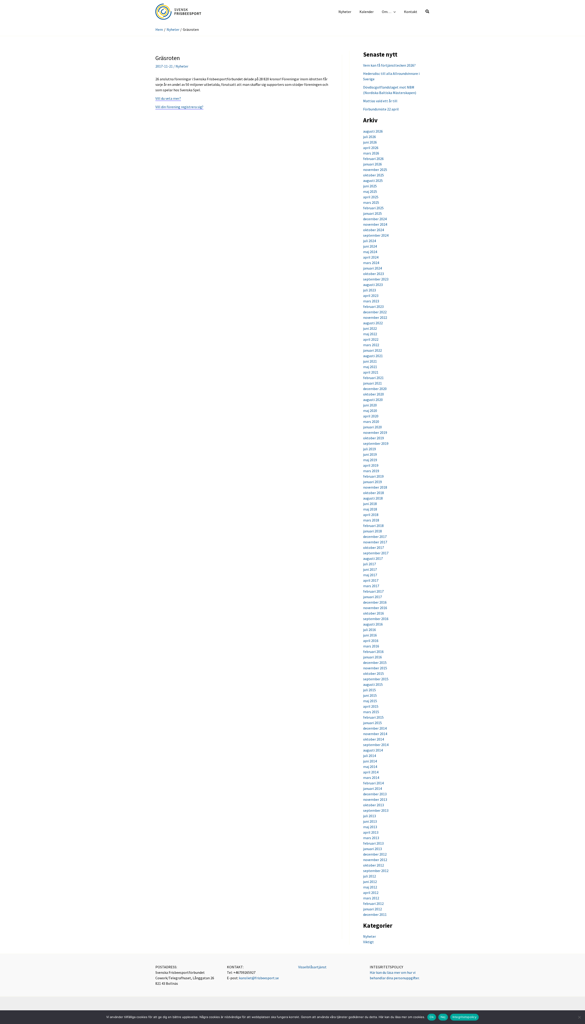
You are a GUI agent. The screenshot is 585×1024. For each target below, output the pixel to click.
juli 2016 (369, 629)
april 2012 (370, 892)
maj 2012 (370, 887)
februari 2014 (373, 783)
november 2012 (375, 859)
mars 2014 (371, 777)
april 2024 (370, 257)
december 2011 (375, 914)
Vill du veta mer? (168, 98)
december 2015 (375, 662)
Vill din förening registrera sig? (179, 107)
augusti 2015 (373, 684)
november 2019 (375, 432)
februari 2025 (373, 208)
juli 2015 (369, 690)
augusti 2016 (373, 624)
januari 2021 (372, 383)
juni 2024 (370, 246)
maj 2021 (370, 366)
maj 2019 (370, 460)
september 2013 (375, 810)
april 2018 (370, 514)
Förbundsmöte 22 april (381, 109)
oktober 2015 (373, 673)
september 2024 (375, 235)
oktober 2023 (373, 273)
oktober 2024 (373, 230)
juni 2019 (370, 454)
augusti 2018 (373, 498)
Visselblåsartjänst (312, 967)
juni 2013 (370, 821)
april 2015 (370, 706)
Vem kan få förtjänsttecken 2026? (389, 65)
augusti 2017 (373, 558)
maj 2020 (370, 410)
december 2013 (375, 794)
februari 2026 (373, 158)
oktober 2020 (373, 394)
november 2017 (375, 542)
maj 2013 (370, 827)
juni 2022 (370, 328)
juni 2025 (370, 186)
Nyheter (182, 66)
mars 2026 (371, 153)
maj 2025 (370, 191)
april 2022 (370, 339)
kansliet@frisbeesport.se (259, 978)
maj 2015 (370, 701)
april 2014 (370, 772)
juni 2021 (370, 361)
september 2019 (375, 443)
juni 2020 (370, 405)
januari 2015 (372, 722)
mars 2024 (371, 262)
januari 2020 (372, 427)
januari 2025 (372, 213)
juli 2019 (369, 449)
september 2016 (375, 618)
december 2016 (375, 602)
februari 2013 (373, 843)
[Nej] (579, 1017)
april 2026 (370, 147)
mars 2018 (371, 520)
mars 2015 (371, 712)
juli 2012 (369, 876)
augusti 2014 (373, 750)
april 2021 (370, 372)
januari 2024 (372, 268)
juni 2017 (370, 569)
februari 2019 (373, 476)
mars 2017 (371, 586)
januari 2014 (372, 788)
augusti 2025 (373, 180)
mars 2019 (371, 471)
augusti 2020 (373, 399)
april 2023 (370, 295)
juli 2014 (369, 755)
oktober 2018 (373, 492)
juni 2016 (370, 635)
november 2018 (375, 487)
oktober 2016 (373, 613)
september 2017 (375, 553)
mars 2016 (371, 646)
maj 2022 (370, 334)
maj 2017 (370, 575)
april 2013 (370, 832)
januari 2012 (372, 909)
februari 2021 (373, 377)
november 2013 (375, 799)
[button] (393, 11)
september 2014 (375, 744)
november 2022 (375, 317)
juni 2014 (370, 761)
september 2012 (375, 870)
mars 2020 (371, 421)
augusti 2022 (373, 323)
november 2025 (375, 169)
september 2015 (375, 679)
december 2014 (375, 728)
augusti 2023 (373, 284)
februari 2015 (373, 717)
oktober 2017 (373, 547)
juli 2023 (369, 290)
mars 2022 (371, 345)
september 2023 (375, 279)
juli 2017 (369, 564)
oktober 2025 (373, 175)
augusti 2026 (373, 131)
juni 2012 (370, 881)
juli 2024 (369, 240)
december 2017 (375, 536)
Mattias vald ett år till (380, 101)
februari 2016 (373, 651)
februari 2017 (373, 591)
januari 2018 (372, 531)
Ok (432, 1017)
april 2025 (370, 197)
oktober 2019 (373, 438)
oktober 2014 (373, 739)
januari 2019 (372, 481)
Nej (443, 1017)
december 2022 (375, 312)
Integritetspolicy (464, 1017)
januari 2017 (372, 596)
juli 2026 (369, 136)
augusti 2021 (373, 356)
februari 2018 (373, 525)
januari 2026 (372, 164)
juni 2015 (370, 695)
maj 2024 (370, 251)
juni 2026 (370, 142)
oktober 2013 (373, 805)
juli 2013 (369, 816)
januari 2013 (372, 848)
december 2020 (375, 388)
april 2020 (370, 416)
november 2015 (375, 668)
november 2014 (375, 733)
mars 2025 (371, 202)
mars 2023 (371, 301)
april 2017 (370, 580)
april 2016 (370, 640)
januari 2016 (372, 657)
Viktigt (368, 942)
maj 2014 (370, 766)
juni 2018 (370, 503)
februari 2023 (373, 306)
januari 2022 (372, 350)
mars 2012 (371, 898)
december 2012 (375, 854)
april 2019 (370, 465)
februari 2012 (373, 903)
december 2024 (375, 219)
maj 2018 (370, 509)
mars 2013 (371, 837)
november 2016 (375, 607)
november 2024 (375, 224)
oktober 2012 (373, 865)
